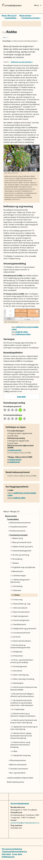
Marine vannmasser (18, 765)
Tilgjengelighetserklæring (14, 851)
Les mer (21, 396)
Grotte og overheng (19, 555)
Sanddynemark (18, 624)
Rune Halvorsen (12, 173)
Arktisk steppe (18, 576)
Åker (14, 751)
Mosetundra (16, 571)
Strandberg (16, 559)
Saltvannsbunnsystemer (20, 523)
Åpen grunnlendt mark (20, 542)
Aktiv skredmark (18, 608)
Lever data (17, 854)
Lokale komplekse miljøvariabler (20, 778)
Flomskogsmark (18, 667)
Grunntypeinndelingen (12, 415)
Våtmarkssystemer (17, 760)
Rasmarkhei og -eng (20, 604)
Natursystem (25, 16)
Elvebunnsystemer (17, 531)
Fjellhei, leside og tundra (21, 547)
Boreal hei (16, 671)
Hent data (6, 854)
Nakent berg (16, 538)
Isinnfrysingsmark (19, 620)
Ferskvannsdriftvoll (20, 633)
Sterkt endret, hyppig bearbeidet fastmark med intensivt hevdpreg (21, 735)
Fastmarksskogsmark (20, 551)
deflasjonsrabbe (21, 334)
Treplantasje (17, 709)
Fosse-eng (16, 600)
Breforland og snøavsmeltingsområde (20, 646)
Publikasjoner (8, 857)
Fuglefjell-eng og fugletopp (22, 567)
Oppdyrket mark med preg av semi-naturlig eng (24, 728)
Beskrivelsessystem (15, 782)
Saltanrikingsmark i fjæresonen (20, 581)
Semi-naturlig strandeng (22, 679)
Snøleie (14, 563)
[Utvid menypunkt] (37, 516)
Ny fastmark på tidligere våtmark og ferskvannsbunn (22, 695)
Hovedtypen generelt (12, 406)
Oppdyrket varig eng (20, 755)
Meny (38, 5)
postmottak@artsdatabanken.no (25, 823)
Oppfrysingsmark (19, 616)
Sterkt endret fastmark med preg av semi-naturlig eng (23, 721)
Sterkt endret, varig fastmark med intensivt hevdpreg (20, 744)
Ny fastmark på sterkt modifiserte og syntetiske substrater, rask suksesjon (21, 702)
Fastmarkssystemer (30, 18)
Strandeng (16, 586)
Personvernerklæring (12, 849)
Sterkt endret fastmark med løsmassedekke (23, 688)
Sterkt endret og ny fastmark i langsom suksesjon (22, 715)
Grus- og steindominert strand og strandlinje (21, 661)
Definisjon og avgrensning (21, 62)
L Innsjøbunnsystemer (18, 527)
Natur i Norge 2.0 (9, 16)
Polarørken (16, 656)
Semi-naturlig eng (19, 675)
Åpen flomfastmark (20, 612)
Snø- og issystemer (17, 773)
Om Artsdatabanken (20, 803)
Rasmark (15, 590)
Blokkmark (16, 652)
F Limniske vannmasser (18, 769)
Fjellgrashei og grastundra (23, 629)
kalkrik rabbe (19, 332)
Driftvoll (15, 637)
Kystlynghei (16, 683)
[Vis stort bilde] (37, 147)
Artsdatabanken (12, 322)
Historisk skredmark (20, 641)
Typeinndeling (10, 18)
